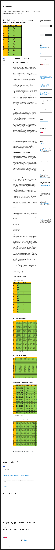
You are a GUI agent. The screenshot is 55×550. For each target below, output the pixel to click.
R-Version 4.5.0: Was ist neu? (43, 94)
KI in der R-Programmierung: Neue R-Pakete (45, 93)
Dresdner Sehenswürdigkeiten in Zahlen (9, 13)
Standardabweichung (24, 145)
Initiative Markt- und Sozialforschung (44, 203)
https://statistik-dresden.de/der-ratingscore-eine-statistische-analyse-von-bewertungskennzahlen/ (16, 475)
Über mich (26, 11)
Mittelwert (4, 64)
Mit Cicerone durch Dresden (43, 150)
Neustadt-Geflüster (42, 152)
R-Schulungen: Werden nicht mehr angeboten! (15, 11)
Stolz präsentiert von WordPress (11, 546)
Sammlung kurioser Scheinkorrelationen (45, 174)
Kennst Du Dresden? (42, 146)
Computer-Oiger (42, 143)
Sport (41, 46)
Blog (30, 11)
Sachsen (42, 52)
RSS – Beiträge (24, 539)
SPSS (41, 45)
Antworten (5, 486)
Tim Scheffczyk (5, 60)
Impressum (38, 11)
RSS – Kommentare (24, 540)
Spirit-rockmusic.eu (42, 217)
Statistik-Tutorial (42, 164)
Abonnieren (48, 34)
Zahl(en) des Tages (42, 48)
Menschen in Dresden (42, 148)
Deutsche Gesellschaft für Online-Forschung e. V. (46, 200)
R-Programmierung (43, 43)
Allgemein (41, 41)
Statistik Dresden (8, 6)
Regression (42, 44)
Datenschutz (20, 13)
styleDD (41, 155)
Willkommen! (5, 11)
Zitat (40, 53)
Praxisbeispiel (42, 42)
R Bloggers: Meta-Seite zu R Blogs (44, 121)
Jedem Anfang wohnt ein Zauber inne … (45, 92)
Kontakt (34, 11)
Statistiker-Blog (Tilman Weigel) (44, 177)
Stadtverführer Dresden (43, 219)
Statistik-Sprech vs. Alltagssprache (44, 47)
